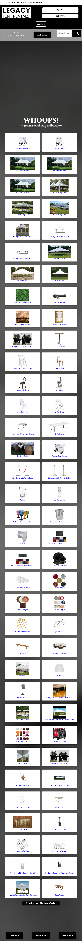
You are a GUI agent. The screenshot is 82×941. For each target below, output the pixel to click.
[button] (41, 24)
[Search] (76, 33)
